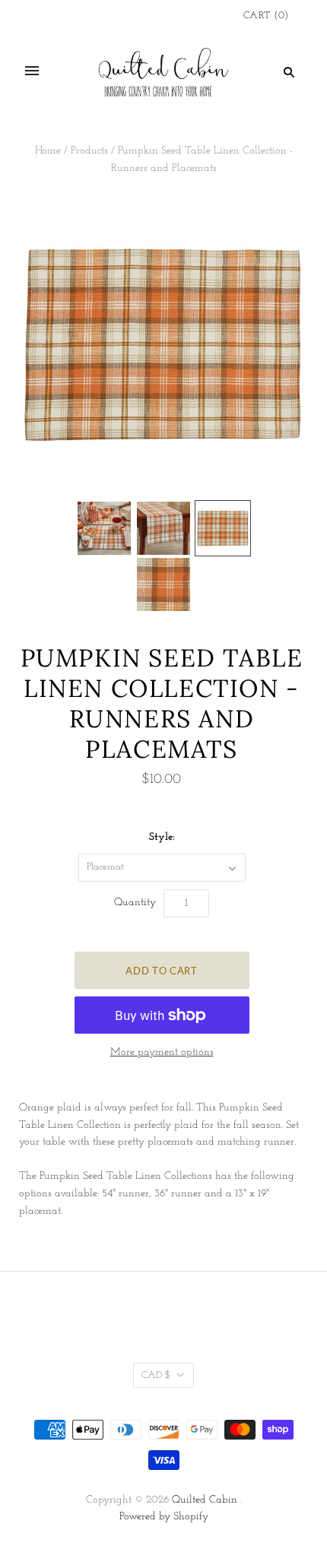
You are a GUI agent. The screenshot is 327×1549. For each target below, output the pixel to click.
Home (48, 151)
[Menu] (32, 71)
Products (89, 151)
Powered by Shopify (163, 1516)
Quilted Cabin (204, 1500)
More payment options (162, 1052)
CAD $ (155, 1375)
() (266, 16)
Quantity (135, 902)
